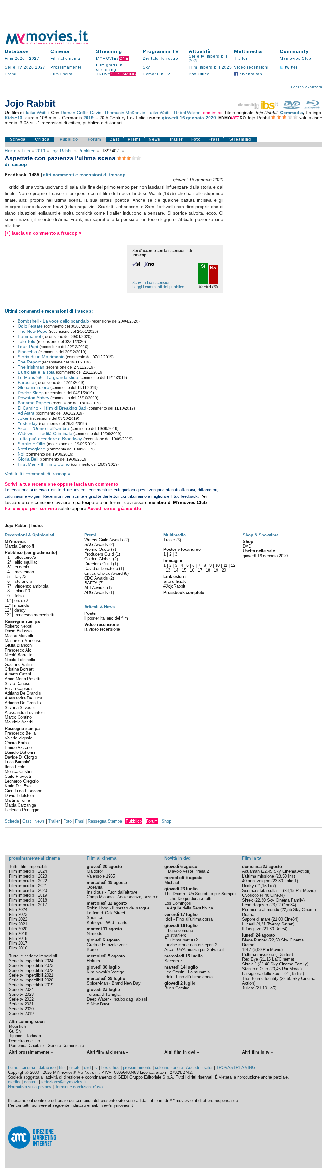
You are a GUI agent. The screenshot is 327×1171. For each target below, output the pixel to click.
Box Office (199, 74)
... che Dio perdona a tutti (187, 898)
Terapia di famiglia (103, 994)
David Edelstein (19, 795)
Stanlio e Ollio (31, 443)
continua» (213, 112)
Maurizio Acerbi (19, 722)
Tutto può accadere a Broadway (50, 438)
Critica (42, 139)
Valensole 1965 (101, 876)
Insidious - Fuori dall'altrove (112, 892)
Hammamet (29, 336)
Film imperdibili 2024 (28, 871)
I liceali (248, 924)
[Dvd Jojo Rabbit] (291, 107)
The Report (29, 361)
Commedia (291, 112)
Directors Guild (98, 563)
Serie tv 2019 (21, 1013)
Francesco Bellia (20, 733)
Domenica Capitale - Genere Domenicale (46, 1045)
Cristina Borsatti (19, 669)
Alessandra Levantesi (25, 712)
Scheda (18, 139)
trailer (207, 1067)
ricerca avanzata (306, 87)
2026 (29, 67)
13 (168, 570)
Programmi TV (161, 51)
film (26, 150)
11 (225, 565)
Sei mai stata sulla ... (262, 890)
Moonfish (17, 1026)
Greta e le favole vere (107, 944)
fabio (19, 595)
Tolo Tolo (26, 341)
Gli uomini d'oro (33, 387)
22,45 (267, 871)
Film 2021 (18, 924)
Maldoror (95, 871)
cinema (28, 1067)
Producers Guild (99, 554)
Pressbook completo (184, 592)
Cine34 (276, 895)
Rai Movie (305, 890)
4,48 (265, 895)
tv (96, 1067)
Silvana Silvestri (20, 707)
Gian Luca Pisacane (23, 790)
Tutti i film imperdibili (28, 866)
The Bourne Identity (260, 978)
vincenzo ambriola (31, 586)
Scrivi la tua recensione (152, 282)
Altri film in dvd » (181, 1052)
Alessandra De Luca (23, 698)
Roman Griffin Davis (81, 112)
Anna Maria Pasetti (22, 678)
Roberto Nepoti (18, 626)
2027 (34, 58)
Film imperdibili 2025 (210, 67)
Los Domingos (177, 903)
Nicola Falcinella (20, 659)
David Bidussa (18, 630)
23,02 (275, 904)
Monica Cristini (18, 771)
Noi (21, 454)
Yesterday (28, 423)
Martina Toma (17, 800)
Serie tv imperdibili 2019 (31, 984)
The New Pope (33, 331)
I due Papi (28, 346)
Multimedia (248, 51)
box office (110, 1067)
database (47, 1067)
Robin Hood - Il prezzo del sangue (118, 908)
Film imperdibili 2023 (28, 876)
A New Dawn (98, 1004)
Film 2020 (18, 928)
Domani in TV (156, 74)
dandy (20, 610)
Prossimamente (66, 67)
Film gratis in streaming (109, 67)
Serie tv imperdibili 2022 (31, 970)
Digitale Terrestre (160, 58)
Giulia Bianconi (19, 645)
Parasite (26, 382)
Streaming (109, 51)
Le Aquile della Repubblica (188, 908)
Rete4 (280, 928)
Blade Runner (254, 940)
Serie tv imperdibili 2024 (31, 960)
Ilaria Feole (15, 766)
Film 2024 (18, 909)
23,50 (282, 876)
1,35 (281, 954)
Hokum (93, 960)
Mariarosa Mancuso (23, 640)
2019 (88, 117)
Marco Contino (18, 717)
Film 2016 (18, 948)
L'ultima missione (258, 876)
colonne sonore (169, 1067)
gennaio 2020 (201, 117)
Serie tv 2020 (21, 1008)
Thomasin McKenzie (124, 112)
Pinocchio (27, 351)
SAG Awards (96, 544)
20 (224, 570)
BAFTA (91, 583)
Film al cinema (65, 58)
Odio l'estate (30, 326)
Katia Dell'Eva (18, 786)
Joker (23, 418)
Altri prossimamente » (31, 1052)
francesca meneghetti (34, 615)
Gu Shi (15, 1031)
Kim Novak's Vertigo (105, 972)
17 (200, 570)
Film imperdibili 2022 (28, 880)
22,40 (264, 964)
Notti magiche (31, 448)
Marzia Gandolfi (19, 546)
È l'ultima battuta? (181, 940)
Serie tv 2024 (21, 989)
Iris (291, 876)
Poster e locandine (182, 549)
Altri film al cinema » (107, 1052)
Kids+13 (13, 117)
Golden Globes (98, 559)
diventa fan (250, 74)
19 (216, 570)
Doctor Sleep (31, 392)
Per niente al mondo (260, 909)
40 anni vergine (256, 880)
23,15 (289, 890)
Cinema (59, 51)
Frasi (214, 139)
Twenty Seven (280, 924)
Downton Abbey (33, 397)
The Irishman (31, 367)
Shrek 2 (249, 964)
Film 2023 (18, 914)
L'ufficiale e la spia (36, 372)
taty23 (20, 576)
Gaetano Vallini (19, 664)
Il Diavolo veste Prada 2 (186, 871)
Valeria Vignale (18, 738)
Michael (171, 882)
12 (233, 565)
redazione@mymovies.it (63, 1082)
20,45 (275, 968)
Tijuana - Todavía (25, 1036)
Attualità (199, 51)
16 (192, 570)
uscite (74, 1067)
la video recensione (102, 629)
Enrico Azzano (18, 747)
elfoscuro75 (25, 557)
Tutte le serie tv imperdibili (33, 956)
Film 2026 (15, 58)
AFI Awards (95, 587)
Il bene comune (178, 930)
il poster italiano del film (106, 618)
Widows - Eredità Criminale (45, 433)
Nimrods (94, 933)
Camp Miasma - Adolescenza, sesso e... (124, 896)
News (154, 139)
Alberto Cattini (18, 674)
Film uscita (61, 74)
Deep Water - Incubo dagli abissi (117, 999)
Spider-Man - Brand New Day (114, 983)
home (13, 1067)
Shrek (247, 900)
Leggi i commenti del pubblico (158, 287)
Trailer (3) (172, 539)
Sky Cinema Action (291, 871)
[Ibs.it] (258, 107)
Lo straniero (175, 935)
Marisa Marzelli (19, 635)
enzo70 (21, 600)
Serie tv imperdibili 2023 (31, 965)
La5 (271, 988)
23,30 (278, 880)
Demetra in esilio (24, 1040)
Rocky (248, 885)
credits (14, 1082)
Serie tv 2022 (21, 999)
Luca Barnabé (17, 762)
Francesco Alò (18, 650)
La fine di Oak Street (106, 912)
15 (184, 570)
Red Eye (250, 959)
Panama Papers (34, 402)
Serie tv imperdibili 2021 (31, 975)
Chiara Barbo (17, 742)
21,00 (278, 919)
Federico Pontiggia (22, 810)
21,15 (261, 885)
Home (10, 150)
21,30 (269, 928)
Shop (166, 821)
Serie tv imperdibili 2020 (31, 980)
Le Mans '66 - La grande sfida (48, 377)
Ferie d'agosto (255, 904)
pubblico (86, 150)
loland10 (22, 591)
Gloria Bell (28, 459)
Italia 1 (290, 880)
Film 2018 (18, 938)
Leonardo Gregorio (22, 781)
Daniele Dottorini (20, 752)
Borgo (92, 949)
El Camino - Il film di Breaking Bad (52, 407)
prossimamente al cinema (34, 858)
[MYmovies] (53, 43)
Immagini (173, 560)
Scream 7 (173, 960)
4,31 (262, 924)
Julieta (248, 988)
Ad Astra (26, 413)
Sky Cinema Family (285, 900)
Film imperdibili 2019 (28, 895)
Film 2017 (18, 943)
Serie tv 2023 (21, 994)
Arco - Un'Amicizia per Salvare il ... (196, 949)
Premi (11, 74)
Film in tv (251, 858)
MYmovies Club (295, 58)
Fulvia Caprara (18, 688)
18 (208, 570)
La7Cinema (282, 959)
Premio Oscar (97, 549)
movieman (24, 571)
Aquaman (251, 871)
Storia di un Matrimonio (41, 356)
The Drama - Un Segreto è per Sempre (200, 893)
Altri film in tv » (257, 1052)
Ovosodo (250, 895)
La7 (271, 885)
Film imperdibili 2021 (28, 885)
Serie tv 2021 (21, 1004)
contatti (31, 1082)
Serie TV (13, 67)
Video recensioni (251, 67)
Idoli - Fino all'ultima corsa (188, 919)
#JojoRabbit (174, 586)
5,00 (258, 949)
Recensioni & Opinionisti (29, 535)
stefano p (23, 581)
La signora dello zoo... (262, 973)
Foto (196, 139)
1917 (246, 949)
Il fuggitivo (251, 928)
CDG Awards (96, 578)
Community (294, 51)
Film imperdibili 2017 (28, 904)
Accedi (192, 1067)
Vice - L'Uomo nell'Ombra (43, 428)
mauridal (22, 605)
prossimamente (137, 1067)
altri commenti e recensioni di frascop (84, 174)
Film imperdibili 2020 (28, 890)
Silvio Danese (17, 683)
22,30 (260, 900)
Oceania (94, 887)
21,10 (262, 988)
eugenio (22, 567)
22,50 (275, 940)
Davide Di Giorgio (21, 757)
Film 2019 (18, 933)
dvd (87, 1067)
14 (176, 570)
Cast (114, 139)
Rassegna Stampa (105, 821)
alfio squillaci (27, 562)
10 (217, 565)
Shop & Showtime (260, 535)
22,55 (287, 909)
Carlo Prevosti (18, 776)
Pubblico (69, 139)
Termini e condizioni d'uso (79, 1086)
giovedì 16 (173, 117)
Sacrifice (95, 917)
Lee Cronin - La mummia (187, 972)
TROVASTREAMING (235, 1067)
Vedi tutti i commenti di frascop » (37, 473)
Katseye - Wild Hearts (107, 922)
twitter (291, 67)
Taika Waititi (37, 112)
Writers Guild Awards (104, 539)
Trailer (240, 58)
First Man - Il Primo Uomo (44, 464)
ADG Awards (96, 592)
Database (16, 51)
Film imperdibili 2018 (28, 900)
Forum (94, 139)
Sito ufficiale (175, 581)
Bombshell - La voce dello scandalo (53, 321)
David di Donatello (101, 568)
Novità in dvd (177, 858)
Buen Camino (176, 988)
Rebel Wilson (187, 112)
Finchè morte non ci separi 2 (190, 944)
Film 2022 (18, 919)
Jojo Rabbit (61, 150)
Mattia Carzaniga (20, 805)
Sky (146, 67)
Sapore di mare (256, 919)
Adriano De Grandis (23, 693)
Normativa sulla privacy (29, 1086)
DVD (247, 546)
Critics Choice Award (104, 573)
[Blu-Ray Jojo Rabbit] (312, 107)
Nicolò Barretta (18, 654)
